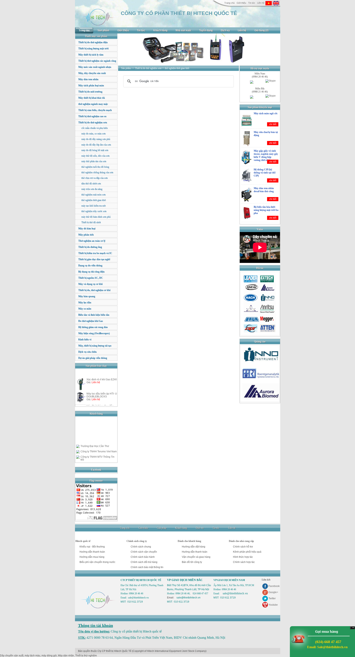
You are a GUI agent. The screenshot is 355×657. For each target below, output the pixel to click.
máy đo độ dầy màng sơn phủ (95, 139)
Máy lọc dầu (84, 302)
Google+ (273, 592)
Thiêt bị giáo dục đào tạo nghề (94, 259)
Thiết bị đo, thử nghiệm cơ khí (94, 290)
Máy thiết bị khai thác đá (91, 97)
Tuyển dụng (206, 30)
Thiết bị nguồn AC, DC (90, 277)
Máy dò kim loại (86, 228)
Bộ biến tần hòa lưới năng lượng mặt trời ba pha (266, 210)
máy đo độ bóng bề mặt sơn (94, 150)
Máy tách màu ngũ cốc (266, 113)
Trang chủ (229, 3)
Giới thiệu (241, 3)
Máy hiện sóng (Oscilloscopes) (94, 333)
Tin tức (251, 3)
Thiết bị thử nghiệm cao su (92, 116)
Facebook (274, 586)
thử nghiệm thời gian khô (93, 200)
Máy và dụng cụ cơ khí (90, 284)
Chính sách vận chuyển (144, 551)
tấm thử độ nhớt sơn (91, 183)
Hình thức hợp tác (243, 556)
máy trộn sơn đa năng (91, 189)
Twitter (272, 598)
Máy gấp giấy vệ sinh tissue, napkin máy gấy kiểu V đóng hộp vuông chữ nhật (266, 155)
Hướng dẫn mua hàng (92, 556)
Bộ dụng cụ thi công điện (91, 271)
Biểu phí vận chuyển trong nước (97, 562)
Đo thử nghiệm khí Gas (90, 321)
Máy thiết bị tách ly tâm (90, 54)
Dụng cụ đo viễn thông (90, 265)
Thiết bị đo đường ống (90, 247)
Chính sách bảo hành (143, 556)
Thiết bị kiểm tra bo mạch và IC (95, 253)
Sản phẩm (103, 30)
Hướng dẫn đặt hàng (193, 546)
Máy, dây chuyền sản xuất (92, 73)
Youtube (273, 604)
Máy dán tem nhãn (88, 79)
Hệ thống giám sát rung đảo (93, 327)
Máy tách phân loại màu (91, 85)
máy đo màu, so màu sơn (93, 133)
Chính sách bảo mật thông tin (147, 567)
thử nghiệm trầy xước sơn (93, 211)
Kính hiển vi (84, 339)
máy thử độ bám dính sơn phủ (96, 216)
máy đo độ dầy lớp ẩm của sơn (96, 144)
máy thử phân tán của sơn (93, 161)
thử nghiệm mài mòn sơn (93, 194)
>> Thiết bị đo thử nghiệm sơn (146, 68)
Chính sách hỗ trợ (243, 546)
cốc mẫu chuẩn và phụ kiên (94, 128)
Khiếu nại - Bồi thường (92, 546)
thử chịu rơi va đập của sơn (94, 178)
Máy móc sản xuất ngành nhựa (94, 67)
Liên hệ (260, 3)
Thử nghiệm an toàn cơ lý (91, 240)
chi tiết (272, 124)
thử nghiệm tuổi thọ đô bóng (95, 166)
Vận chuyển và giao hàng (196, 556)
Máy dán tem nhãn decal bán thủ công (264, 190)
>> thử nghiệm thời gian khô (175, 68)
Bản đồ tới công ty (192, 562)
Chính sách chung (141, 546)
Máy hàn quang (86, 296)
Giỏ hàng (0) (262, 30)
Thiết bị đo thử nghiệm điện (93, 42)
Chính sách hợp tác (244, 562)
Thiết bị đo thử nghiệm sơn (92, 122)
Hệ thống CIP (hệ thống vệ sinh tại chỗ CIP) (264, 172)
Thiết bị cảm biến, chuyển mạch (95, 110)
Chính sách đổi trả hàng (144, 562)
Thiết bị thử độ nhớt (91, 222)
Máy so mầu (84, 308)
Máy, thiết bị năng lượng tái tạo (94, 345)
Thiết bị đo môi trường (90, 91)
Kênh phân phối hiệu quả (247, 551)
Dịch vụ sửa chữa (87, 351)
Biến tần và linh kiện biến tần (93, 314)
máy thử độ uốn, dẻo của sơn (95, 155)
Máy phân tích (86, 234)
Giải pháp (161, 528)
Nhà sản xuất (183, 30)
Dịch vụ (225, 30)
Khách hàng (160, 30)
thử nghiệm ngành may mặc (93, 104)
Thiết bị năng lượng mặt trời (93, 48)
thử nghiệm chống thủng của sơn (97, 172)
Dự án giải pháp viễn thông (92, 358)
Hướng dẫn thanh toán (92, 551)
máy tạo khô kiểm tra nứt (93, 205)
